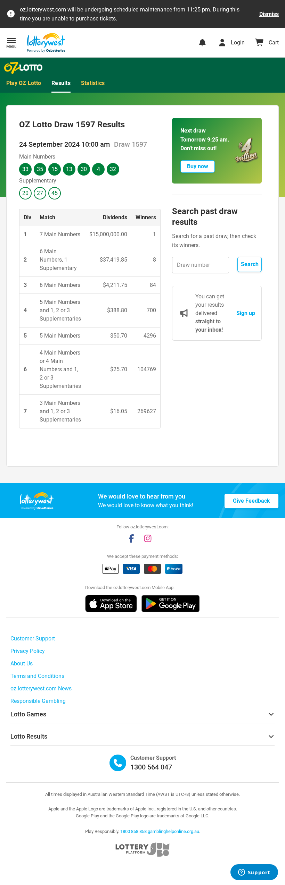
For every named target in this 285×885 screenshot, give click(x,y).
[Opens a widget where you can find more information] (254, 873)
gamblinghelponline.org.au (173, 831)
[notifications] (202, 42)
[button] (11, 44)
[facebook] (131, 538)
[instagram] (147, 538)
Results (61, 83)
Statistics (93, 83)
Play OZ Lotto (23, 83)
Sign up (245, 313)
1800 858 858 (133, 831)
